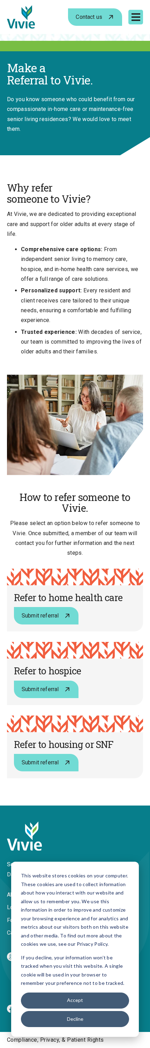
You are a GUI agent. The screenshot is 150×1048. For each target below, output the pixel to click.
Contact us (89, 17)
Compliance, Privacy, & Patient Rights (55, 1039)
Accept (75, 1000)
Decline (75, 1019)
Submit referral (40, 615)
